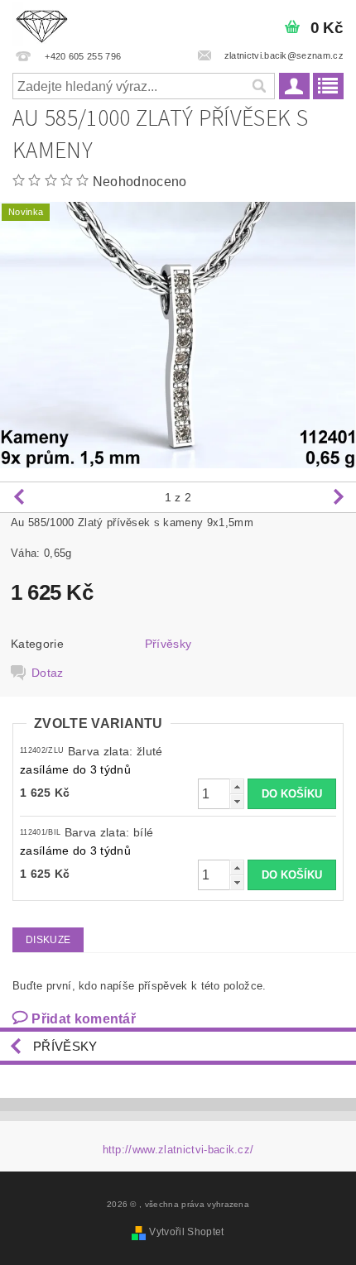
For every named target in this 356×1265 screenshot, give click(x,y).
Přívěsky (168, 643)
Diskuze (48, 940)
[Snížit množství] (236, 801)
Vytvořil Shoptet (186, 1232)
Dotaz (47, 672)
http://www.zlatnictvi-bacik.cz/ (178, 1149)
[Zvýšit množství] (236, 786)
